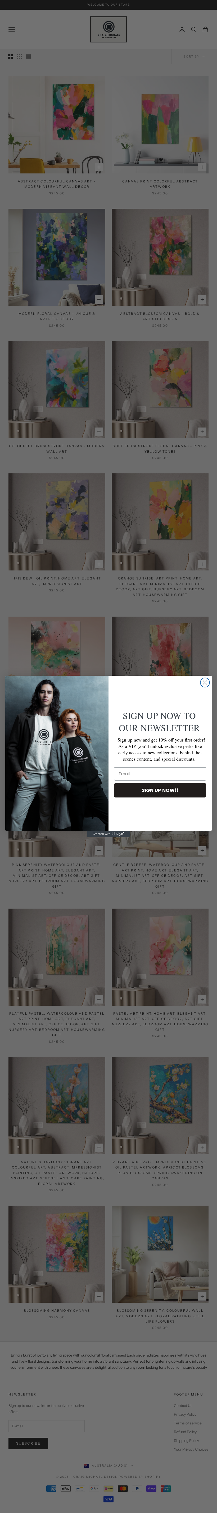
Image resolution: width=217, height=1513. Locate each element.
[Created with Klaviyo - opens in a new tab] (108, 834)
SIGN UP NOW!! (160, 790)
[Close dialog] (205, 682)
